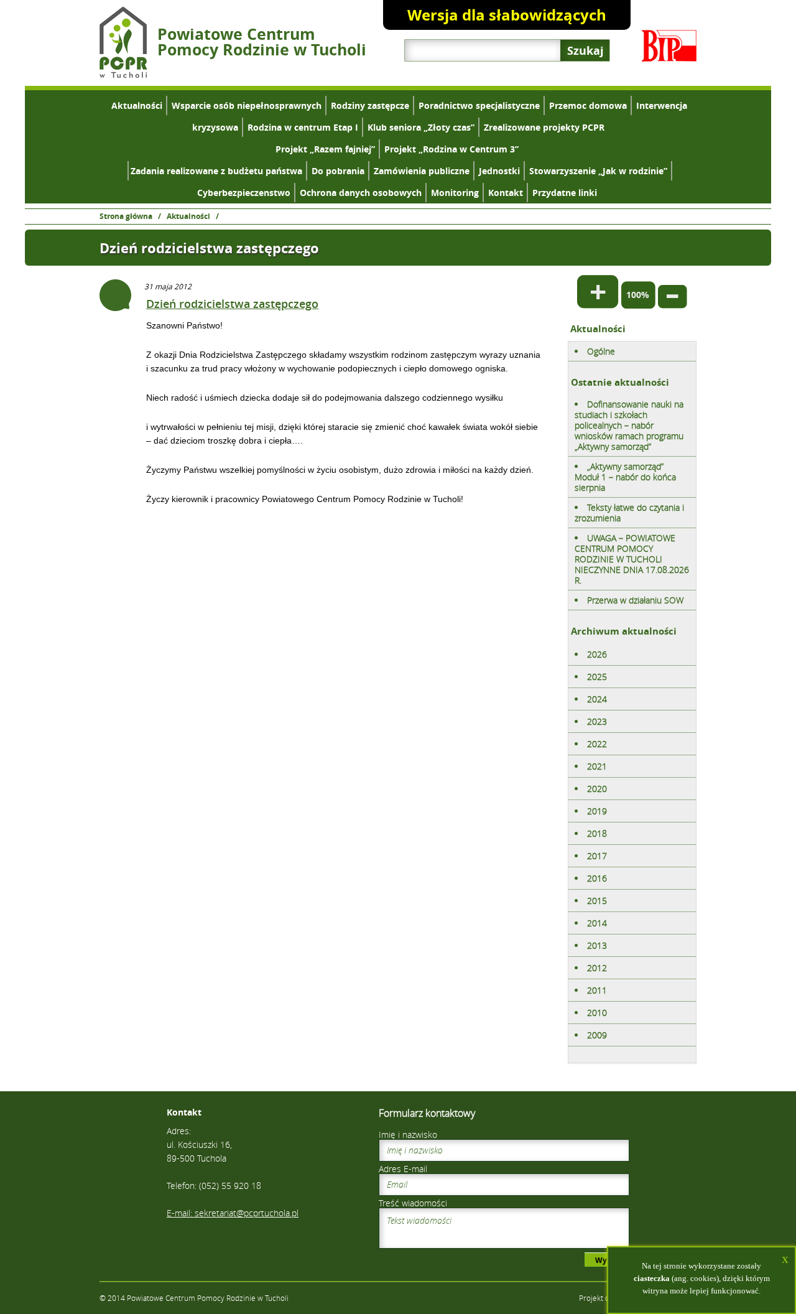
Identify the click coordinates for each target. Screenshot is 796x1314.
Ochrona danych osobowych (361, 192)
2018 (597, 833)
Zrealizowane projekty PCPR (544, 127)
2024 (597, 699)
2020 (597, 788)
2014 (597, 923)
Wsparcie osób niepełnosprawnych (247, 105)
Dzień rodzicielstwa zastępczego (232, 303)
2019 (597, 811)
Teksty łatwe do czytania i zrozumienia (629, 512)
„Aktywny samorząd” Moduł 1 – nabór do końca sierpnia (625, 476)
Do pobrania (338, 171)
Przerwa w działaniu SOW (635, 600)
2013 (597, 945)
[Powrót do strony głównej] (123, 74)
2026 (597, 654)
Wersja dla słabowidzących (506, 15)
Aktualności (136, 105)
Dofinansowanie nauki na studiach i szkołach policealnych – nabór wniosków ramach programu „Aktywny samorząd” (629, 425)
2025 (597, 677)
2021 (597, 766)
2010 (597, 1012)
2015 (597, 900)
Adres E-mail (403, 1169)
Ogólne (601, 351)
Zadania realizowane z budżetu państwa (216, 171)
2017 (597, 856)
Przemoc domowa (588, 105)
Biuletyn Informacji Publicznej (669, 46)
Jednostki (499, 171)
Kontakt (505, 192)
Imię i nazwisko (408, 1134)
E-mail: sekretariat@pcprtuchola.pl (232, 1213)
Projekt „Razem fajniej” (325, 149)
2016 (597, 878)
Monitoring (455, 192)
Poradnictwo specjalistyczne (479, 105)
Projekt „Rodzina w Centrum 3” (451, 149)
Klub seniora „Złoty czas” (421, 127)
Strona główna (126, 216)
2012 (597, 968)
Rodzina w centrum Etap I (303, 127)
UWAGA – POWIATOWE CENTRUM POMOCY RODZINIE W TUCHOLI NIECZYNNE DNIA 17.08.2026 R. (632, 559)
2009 (597, 1035)
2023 (597, 721)
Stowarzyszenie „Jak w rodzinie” (598, 171)
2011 (597, 990)
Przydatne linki (564, 192)
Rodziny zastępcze (370, 105)
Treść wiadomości (413, 1203)
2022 (597, 744)
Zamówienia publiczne (422, 171)
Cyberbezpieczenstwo (243, 192)
